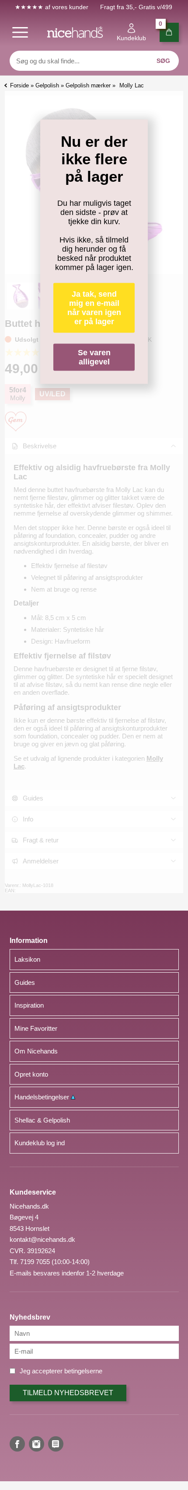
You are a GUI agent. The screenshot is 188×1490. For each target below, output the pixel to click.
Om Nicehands (36, 1051)
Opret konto (31, 1074)
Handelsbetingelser (42, 1097)
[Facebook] (17, 1444)
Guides (24, 982)
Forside (19, 85)
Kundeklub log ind (39, 1143)
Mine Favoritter (35, 1028)
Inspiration (29, 1005)
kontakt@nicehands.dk (42, 1239)
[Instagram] (36, 1444)
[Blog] (55, 1444)
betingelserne (83, 1371)
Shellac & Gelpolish (42, 1120)
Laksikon (27, 959)
